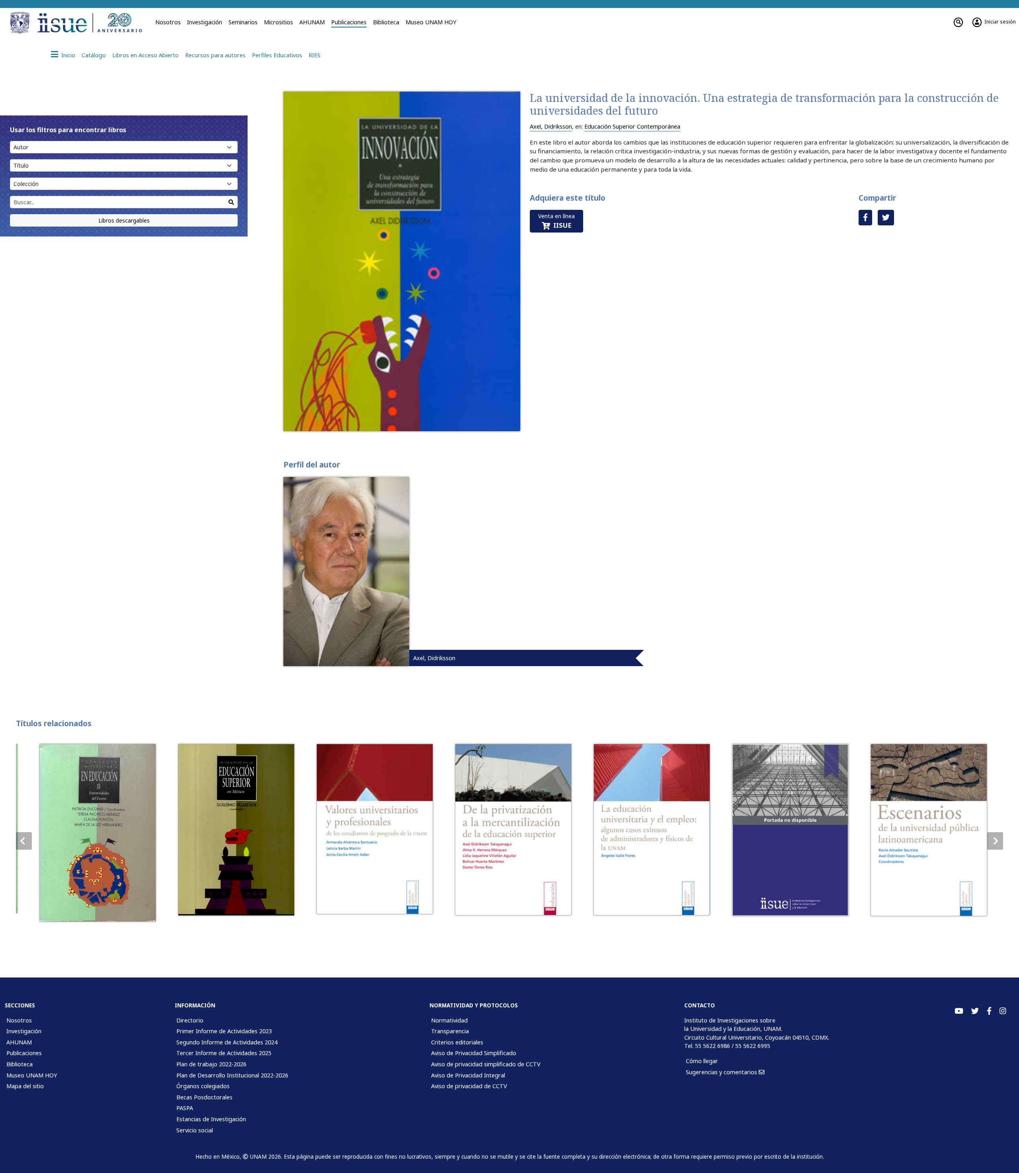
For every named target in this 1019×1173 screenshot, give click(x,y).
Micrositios (278, 22)
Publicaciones (349, 22)
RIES (314, 55)
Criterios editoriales (457, 1042)
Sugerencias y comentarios (722, 1072)
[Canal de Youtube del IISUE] (959, 1011)
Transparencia (450, 1031)
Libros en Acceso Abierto (145, 55)
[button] (995, 841)
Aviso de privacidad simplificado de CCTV (486, 1064)
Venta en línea (556, 221)
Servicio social (194, 1130)
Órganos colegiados (203, 1086)
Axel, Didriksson (551, 126)
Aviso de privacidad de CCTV (469, 1086)
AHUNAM (312, 22)
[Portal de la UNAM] (21, 22)
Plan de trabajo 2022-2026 (211, 1064)
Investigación (204, 22)
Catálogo (94, 55)
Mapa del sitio (25, 1086)
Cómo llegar (702, 1061)
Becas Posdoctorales (204, 1097)
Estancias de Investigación (211, 1119)
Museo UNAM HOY (431, 22)
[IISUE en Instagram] (1003, 1011)
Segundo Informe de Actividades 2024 (226, 1042)
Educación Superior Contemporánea (632, 126)
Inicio (68, 55)
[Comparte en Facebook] (865, 217)
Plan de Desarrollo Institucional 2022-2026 (232, 1075)
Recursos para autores (215, 55)
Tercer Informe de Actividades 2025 (223, 1053)
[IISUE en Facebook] (989, 1011)
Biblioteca (386, 22)
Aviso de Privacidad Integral (468, 1075)
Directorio (189, 1020)
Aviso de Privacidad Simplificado (473, 1053)
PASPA (184, 1108)
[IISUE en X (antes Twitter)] (975, 1011)
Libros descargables (124, 220)
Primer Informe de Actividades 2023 (224, 1031)
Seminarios (243, 22)
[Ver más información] (94, 833)
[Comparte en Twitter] (886, 217)
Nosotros (168, 22)
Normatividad (449, 1020)
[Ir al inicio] (92, 23)
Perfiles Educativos (277, 55)
